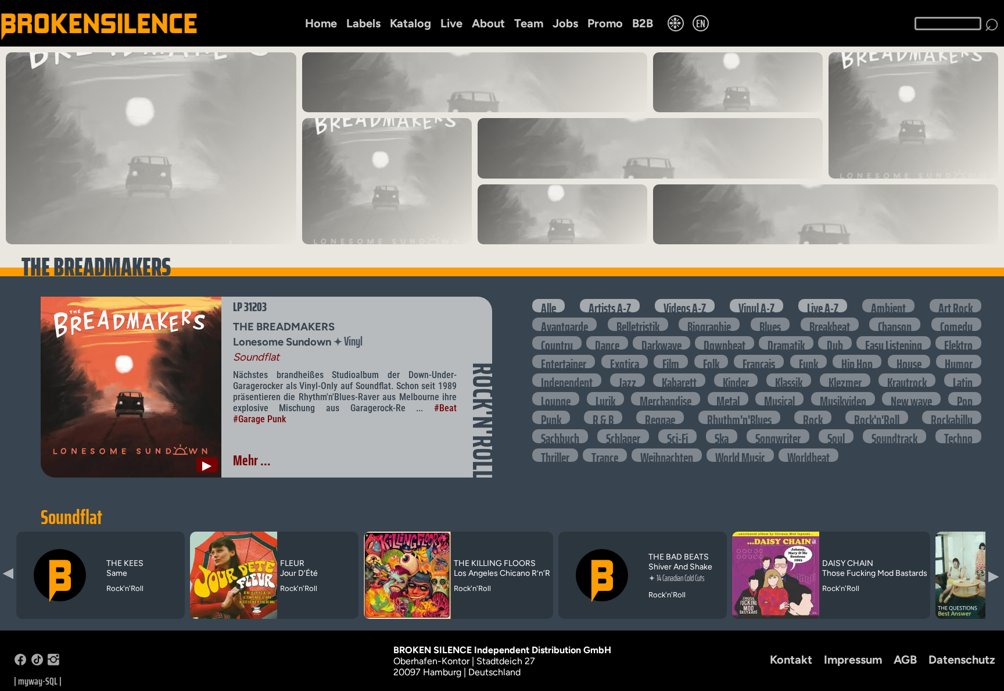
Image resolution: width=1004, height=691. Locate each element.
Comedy (956, 324)
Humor (959, 361)
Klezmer (845, 380)
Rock (813, 417)
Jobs (565, 23)
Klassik (788, 380)
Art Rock (955, 305)
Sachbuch (560, 436)
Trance (604, 455)
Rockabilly (952, 417)
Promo (605, 23)
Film (670, 361)
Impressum (853, 660)
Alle (548, 305)
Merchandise (665, 398)
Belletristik (637, 324)
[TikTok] (37, 662)
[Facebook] (20, 662)
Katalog (410, 23)
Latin (963, 380)
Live (451, 23)
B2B (642, 23)
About (488, 23)
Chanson (895, 324)
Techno (958, 436)
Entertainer (563, 361)
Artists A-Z (610, 305)
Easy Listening (893, 343)
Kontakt (791, 660)
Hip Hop (857, 361)
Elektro (958, 343)
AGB (905, 660)
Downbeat (724, 343)
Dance (607, 343)
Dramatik (786, 343)
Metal (728, 398)
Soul (836, 436)
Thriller (555, 455)
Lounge (556, 398)
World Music (740, 455)
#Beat (445, 408)
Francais (759, 361)
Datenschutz (961, 660)
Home (321, 23)
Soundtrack (894, 436)
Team (528, 23)
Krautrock (907, 380)
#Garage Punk (259, 419)
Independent (567, 380)
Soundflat (71, 517)
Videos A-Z (685, 305)
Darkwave (661, 343)
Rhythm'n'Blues (739, 417)
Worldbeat (808, 455)
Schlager (623, 436)
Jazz (627, 380)
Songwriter (778, 436)
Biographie (709, 324)
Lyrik (605, 398)
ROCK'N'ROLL (482, 420)
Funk (808, 361)
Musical (779, 398)
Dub (835, 343)
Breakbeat (829, 324)
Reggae (660, 417)
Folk (711, 361)
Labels (363, 23)
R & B (603, 417)
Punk (551, 417)
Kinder (736, 380)
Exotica (624, 361)
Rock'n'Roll (876, 417)
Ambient (888, 305)
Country (557, 343)
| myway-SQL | (38, 681)
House (909, 361)
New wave (911, 398)
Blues (770, 324)
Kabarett (679, 380)
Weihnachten (666, 455)
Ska (722, 436)
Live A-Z (822, 305)
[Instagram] (53, 662)
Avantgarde (564, 324)
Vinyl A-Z (756, 305)
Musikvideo (843, 398)
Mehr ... (252, 460)
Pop (965, 398)
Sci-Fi (677, 436)
